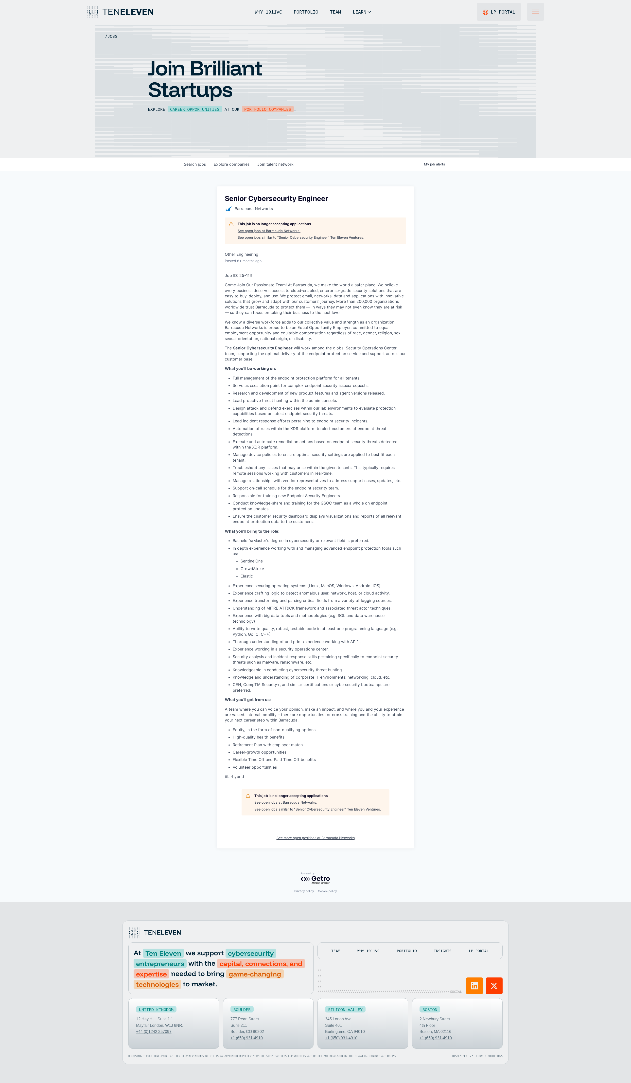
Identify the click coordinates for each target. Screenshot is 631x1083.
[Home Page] (120, 12)
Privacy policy (304, 891)
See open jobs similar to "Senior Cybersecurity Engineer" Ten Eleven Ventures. (301, 237)
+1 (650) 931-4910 (246, 1038)
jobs (195, 164)
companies (231, 164)
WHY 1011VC (268, 11)
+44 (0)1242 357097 (154, 1031)
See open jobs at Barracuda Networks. (269, 231)
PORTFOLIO (306, 11)
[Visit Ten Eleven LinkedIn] (474, 985)
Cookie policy (327, 891)
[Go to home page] (154, 933)
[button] (362, 12)
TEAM (335, 11)
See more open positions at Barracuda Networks (316, 838)
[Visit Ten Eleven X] (494, 985)
